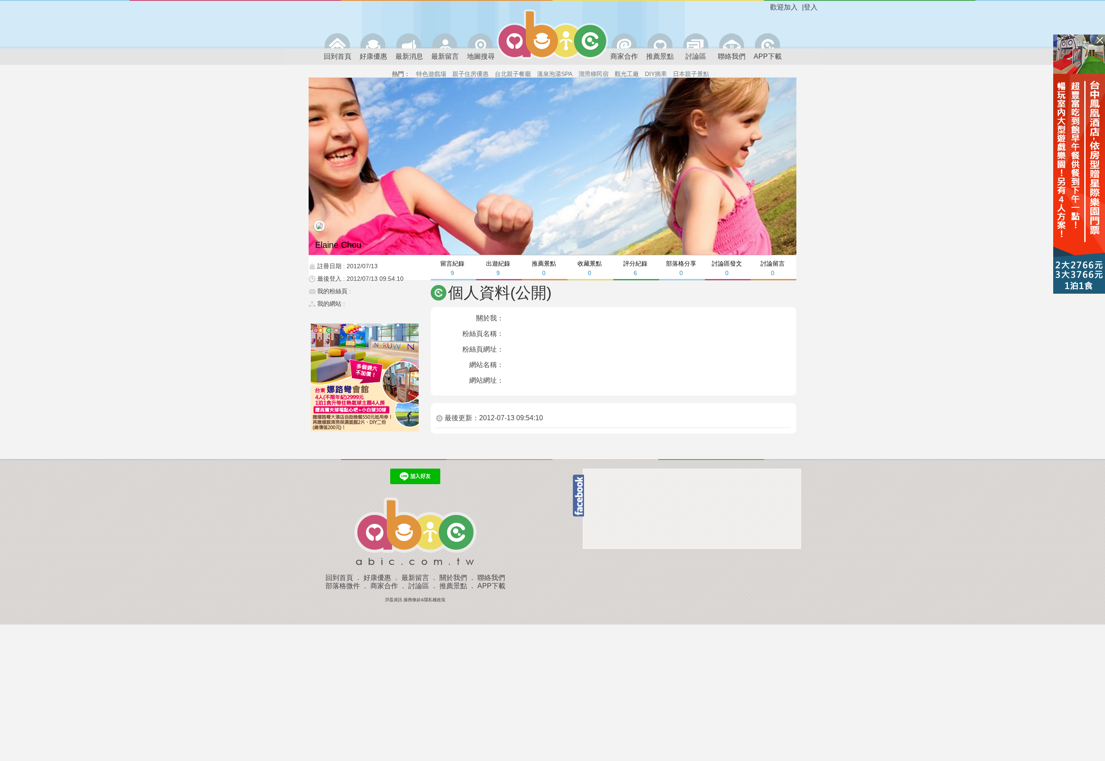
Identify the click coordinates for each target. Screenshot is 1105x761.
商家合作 (624, 56)
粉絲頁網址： (483, 349)
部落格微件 (342, 586)
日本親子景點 (691, 73)
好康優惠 (373, 56)
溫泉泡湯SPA (554, 73)
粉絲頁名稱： (483, 333)
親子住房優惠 (470, 73)
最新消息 (409, 56)
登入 (811, 7)
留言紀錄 (452, 268)
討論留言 (773, 268)
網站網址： (486, 380)
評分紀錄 (635, 268)
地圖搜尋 (481, 56)
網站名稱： (486, 364)
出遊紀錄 (498, 268)
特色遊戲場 (431, 73)
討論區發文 (727, 268)
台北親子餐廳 (513, 73)
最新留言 (445, 56)
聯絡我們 (731, 56)
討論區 (695, 56)
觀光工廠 (627, 73)
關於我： (490, 318)
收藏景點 (590, 268)
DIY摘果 (656, 73)
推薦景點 (660, 56)
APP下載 (768, 56)
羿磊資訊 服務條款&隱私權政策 (415, 599)
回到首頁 (337, 56)
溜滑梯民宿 (593, 73)
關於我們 (453, 577)
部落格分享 (681, 268)
